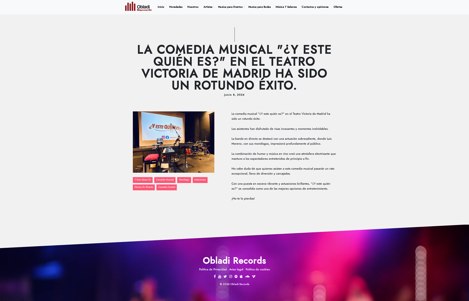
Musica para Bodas (259, 7)
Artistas (208, 7)
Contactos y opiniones (315, 7)
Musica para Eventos (230, 7)
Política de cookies (258, 269)
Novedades (176, 7)
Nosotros (192, 7)
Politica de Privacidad (213, 269)
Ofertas (338, 7)
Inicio (162, 7)
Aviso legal (236, 269)
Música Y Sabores (286, 7)
